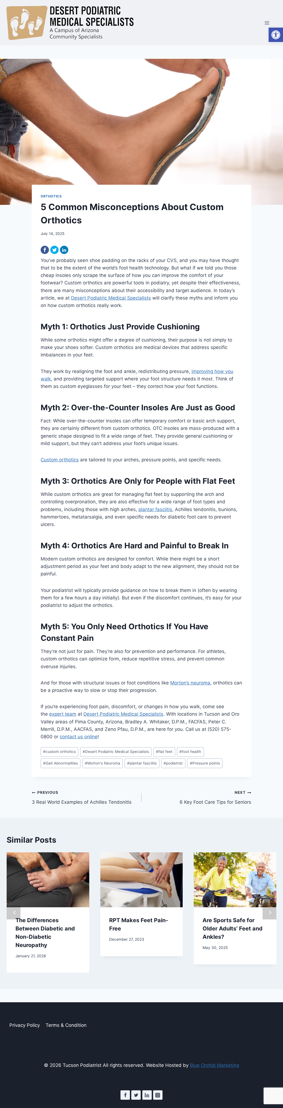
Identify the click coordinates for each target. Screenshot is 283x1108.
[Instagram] (158, 1095)
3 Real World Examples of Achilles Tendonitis (82, 797)
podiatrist (173, 763)
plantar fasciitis (142, 763)
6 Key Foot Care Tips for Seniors (215, 797)
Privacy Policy (24, 1025)
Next (269, 912)
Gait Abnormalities (60, 763)
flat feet (164, 751)
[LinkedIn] (64, 250)
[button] (276, 35)
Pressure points (205, 763)
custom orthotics (59, 751)
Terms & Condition (66, 1025)
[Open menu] (267, 22)
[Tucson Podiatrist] (70, 23)
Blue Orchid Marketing (214, 1065)
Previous (13, 912)
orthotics (51, 196)
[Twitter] (54, 250)
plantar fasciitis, (156, 509)
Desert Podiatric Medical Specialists (111, 298)
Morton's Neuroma (102, 763)
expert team (62, 714)
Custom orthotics (60, 459)
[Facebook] (45, 250)
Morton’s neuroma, (191, 683)
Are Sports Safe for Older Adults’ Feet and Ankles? (233, 928)
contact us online (79, 736)
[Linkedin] (147, 1095)
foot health (190, 751)
